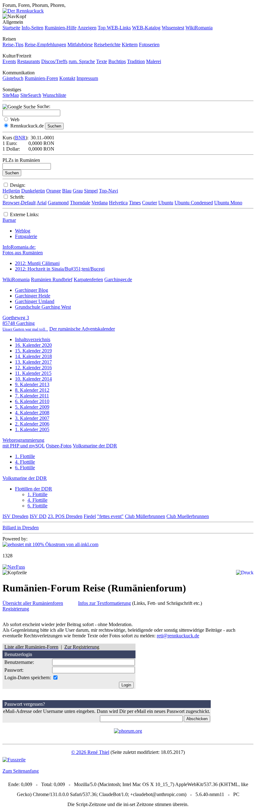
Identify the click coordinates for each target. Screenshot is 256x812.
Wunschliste (54, 95)
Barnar (9, 220)
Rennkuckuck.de (27, 125)
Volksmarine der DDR (95, 445)
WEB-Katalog (146, 27)
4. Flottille (25, 462)
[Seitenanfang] (13, 567)
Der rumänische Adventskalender (82, 328)
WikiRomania (199, 27)
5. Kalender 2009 (32, 407)
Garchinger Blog (31, 290)
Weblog (22, 230)
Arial (42, 202)
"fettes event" (110, 516)
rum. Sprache (82, 61)
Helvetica (118, 202)
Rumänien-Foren (41, 78)
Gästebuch (12, 78)
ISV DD (38, 516)
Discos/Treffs (54, 61)
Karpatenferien (88, 279)
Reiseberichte (107, 44)
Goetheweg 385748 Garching (25, 323)
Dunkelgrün (33, 190)
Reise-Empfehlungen (45, 44)
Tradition (136, 61)
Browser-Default (19, 202)
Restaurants (28, 61)
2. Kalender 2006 (32, 423)
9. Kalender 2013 (32, 384)
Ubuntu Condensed (194, 202)
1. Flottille (25, 456)
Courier (149, 202)
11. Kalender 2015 (33, 373)
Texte (101, 61)
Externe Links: (24, 214)
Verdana (99, 202)
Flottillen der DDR (33, 488)
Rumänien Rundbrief (51, 279)
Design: (17, 185)
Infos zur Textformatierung (104, 603)
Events (9, 61)
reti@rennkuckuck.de (178, 635)
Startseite (11, 27)
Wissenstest (173, 27)
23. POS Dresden (65, 516)
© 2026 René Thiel (90, 752)
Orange (53, 190)
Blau (66, 190)
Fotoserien (149, 44)
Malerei (153, 61)
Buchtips (117, 61)
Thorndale (80, 202)
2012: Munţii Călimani (37, 263)
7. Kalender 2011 (32, 395)
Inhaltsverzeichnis (32, 339)
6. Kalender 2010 (32, 401)
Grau (78, 190)
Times (135, 202)
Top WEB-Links (114, 27)
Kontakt (67, 78)
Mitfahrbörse (80, 44)
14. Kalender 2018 (33, 356)
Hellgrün (11, 190)
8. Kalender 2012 (32, 390)
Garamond (58, 202)
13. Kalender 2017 (33, 362)
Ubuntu (165, 202)
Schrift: (17, 197)
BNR (20, 137)
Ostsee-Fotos (58, 445)
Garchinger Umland (34, 301)
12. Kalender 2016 (33, 367)
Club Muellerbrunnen (187, 516)
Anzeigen (86, 27)
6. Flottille (25, 467)
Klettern (130, 44)
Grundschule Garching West (43, 307)
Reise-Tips (12, 44)
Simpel (91, 190)
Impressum (87, 78)
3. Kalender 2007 (32, 418)
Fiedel (90, 516)
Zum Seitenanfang (20, 771)
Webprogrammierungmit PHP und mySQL (23, 442)
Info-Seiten (32, 27)
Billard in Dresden (20, 527)
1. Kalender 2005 (32, 429)
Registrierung (15, 608)
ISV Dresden (15, 516)
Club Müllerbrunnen (145, 516)
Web (14, 119)
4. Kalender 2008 (32, 412)
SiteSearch (30, 95)
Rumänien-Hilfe (60, 27)
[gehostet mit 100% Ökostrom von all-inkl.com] (50, 544)
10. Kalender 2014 (33, 378)
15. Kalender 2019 (33, 350)
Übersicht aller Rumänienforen (32, 603)
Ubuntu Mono (228, 202)
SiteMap (10, 95)
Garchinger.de (118, 279)
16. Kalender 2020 (33, 345)
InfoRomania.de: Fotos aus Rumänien (22, 249)
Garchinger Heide (32, 295)
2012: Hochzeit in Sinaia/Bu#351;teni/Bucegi (60, 268)
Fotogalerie (26, 236)
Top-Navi (108, 190)
